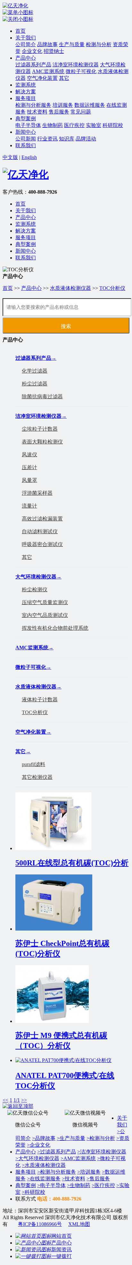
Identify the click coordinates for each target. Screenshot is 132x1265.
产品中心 (25, 58)
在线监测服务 (44, 1178)
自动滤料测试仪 (40, 531)
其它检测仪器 (37, 777)
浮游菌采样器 (37, 493)
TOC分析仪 (112, 288)
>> (24, 1100)
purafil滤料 (33, 764)
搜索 (66, 326)
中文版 (10, 157)
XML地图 (79, 1224)
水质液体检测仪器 (70, 288)
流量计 (29, 506)
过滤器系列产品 (33, 64)
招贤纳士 (54, 51)
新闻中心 (25, 132)
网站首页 (61, 1236)
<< (5, 1100)
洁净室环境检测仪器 (76, 64)
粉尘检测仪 (34, 589)
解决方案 (25, 91)
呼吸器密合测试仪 (42, 544)
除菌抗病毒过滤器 (42, 396)
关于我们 (25, 37)
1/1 (16, 1100)
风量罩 (29, 480)
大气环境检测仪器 (38, 576)
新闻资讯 (61, 1249)
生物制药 (52, 125)
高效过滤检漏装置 (42, 518)
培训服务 (63, 105)
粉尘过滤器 (34, 383)
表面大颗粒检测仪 (42, 441)
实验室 (93, 125)
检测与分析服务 (33, 105)
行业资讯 (47, 138)
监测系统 (25, 85)
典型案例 (25, 118)
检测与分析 (98, 44)
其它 (64, 78)
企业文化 (32, 51)
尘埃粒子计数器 (40, 429)
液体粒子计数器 (40, 699)
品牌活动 (86, 138)
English (29, 157)
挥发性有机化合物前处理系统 (55, 628)
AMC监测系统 (48, 71)
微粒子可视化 (81, 71)
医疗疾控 (74, 125)
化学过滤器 (34, 371)
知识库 (66, 138)
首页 (20, 31)
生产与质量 (72, 44)
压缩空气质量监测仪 (45, 602)
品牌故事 (47, 44)
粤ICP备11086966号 (40, 1224)
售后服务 (59, 111)
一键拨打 (61, 1256)
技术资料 (37, 111)
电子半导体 (28, 125)
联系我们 (25, 145)
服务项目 (25, 98)
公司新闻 (25, 138)
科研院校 (113, 125)
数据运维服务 (89, 105)
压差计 (29, 467)
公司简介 (25, 44)
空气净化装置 (42, 78)
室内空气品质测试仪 (45, 615)
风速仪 (29, 454)
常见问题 (80, 111)
